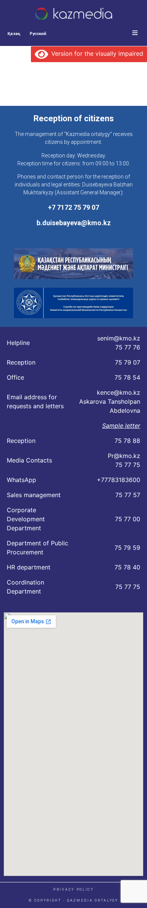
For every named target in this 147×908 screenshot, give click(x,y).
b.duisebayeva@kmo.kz (74, 223)
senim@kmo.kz (118, 338)
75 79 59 (127, 547)
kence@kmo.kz (118, 392)
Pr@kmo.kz (124, 455)
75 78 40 (127, 567)
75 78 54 (127, 377)
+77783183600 (118, 480)
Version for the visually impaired (95, 53)
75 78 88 (127, 440)
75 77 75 (127, 464)
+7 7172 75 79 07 (73, 207)
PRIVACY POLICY (73, 889)
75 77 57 (127, 495)
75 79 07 (127, 362)
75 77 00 (127, 519)
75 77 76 (127, 347)
